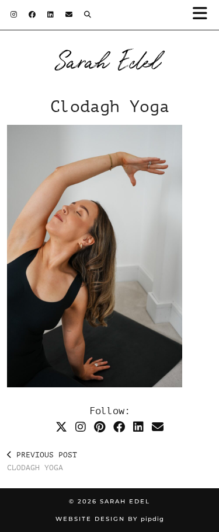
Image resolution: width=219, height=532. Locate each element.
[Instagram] (14, 14)
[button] (203, 15)
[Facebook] (32, 14)
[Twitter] (61, 427)
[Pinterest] (99, 427)
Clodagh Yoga (42, 461)
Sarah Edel (109, 59)
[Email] (68, 14)
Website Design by (109, 519)
